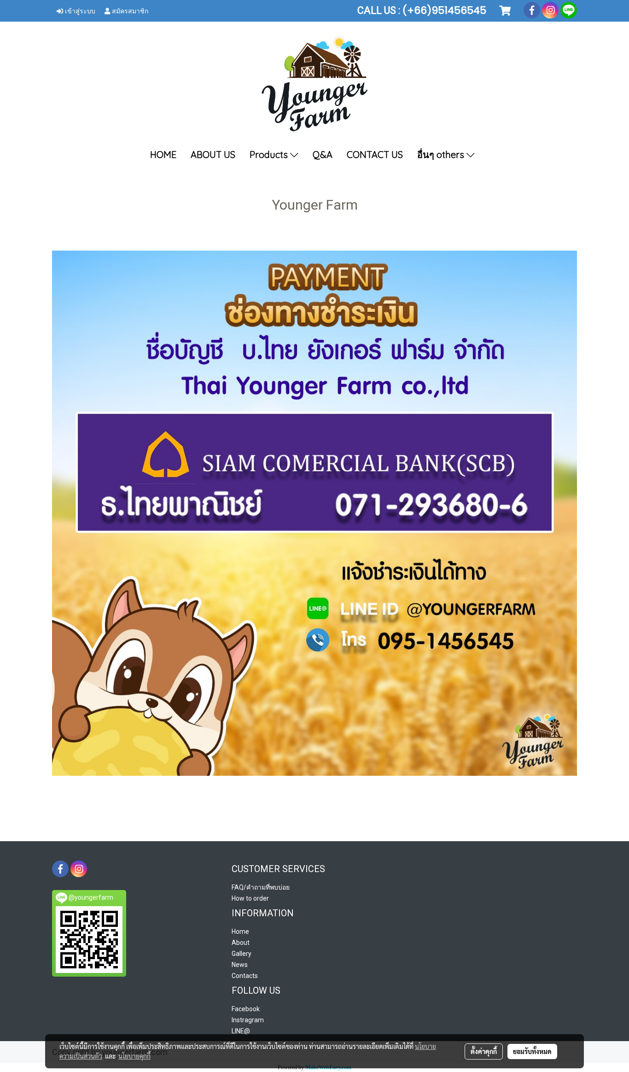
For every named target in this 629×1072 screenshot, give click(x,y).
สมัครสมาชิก (129, 10)
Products (270, 154)
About (241, 942)
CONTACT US (375, 154)
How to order (250, 898)
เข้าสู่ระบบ (79, 10)
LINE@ (241, 1031)
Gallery (241, 953)
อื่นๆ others (441, 154)
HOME (163, 154)
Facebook (246, 1009)
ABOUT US (213, 154)
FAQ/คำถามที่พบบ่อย (261, 887)
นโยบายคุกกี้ (134, 1056)
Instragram (248, 1020)
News (240, 964)
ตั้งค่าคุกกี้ (484, 1051)
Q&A (322, 154)
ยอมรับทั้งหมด (532, 1051)
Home (240, 931)
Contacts (245, 975)
